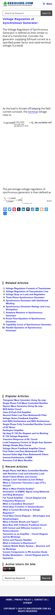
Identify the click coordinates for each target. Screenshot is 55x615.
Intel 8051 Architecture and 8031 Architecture (26, 421)
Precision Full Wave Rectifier (18, 460)
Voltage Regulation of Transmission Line (27, 291)
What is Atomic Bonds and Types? (21, 522)
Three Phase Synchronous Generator (25, 297)
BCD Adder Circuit (12, 409)
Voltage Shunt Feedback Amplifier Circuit (24, 448)
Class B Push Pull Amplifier (17, 412)
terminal (33, 111)
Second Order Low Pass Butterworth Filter (25, 415)
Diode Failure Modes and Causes (20, 476)
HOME (9, 600)
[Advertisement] (27, 78)
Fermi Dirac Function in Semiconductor (23, 506)
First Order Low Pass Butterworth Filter (23, 451)
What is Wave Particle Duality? (18, 488)
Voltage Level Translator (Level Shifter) (23, 479)
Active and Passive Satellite (17, 540)
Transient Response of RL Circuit (20, 439)
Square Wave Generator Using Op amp (23, 406)
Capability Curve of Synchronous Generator (28, 324)
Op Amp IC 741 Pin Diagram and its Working (25, 433)
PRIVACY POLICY (23, 600)
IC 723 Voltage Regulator (15, 436)
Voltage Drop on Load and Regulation (25, 294)
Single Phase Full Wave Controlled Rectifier (25, 403)
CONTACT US (40, 600)
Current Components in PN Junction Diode (25, 552)
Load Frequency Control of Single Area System (27, 442)
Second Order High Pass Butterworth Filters (25, 454)
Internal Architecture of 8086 (17, 457)
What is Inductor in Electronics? (19, 543)
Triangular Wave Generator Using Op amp (24, 400)
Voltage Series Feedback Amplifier (20, 418)
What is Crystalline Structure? (18, 504)
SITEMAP (27, 603)
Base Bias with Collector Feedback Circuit (25, 525)
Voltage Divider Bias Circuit (17, 445)
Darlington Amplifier (13, 430)
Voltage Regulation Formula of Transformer (28, 288)
